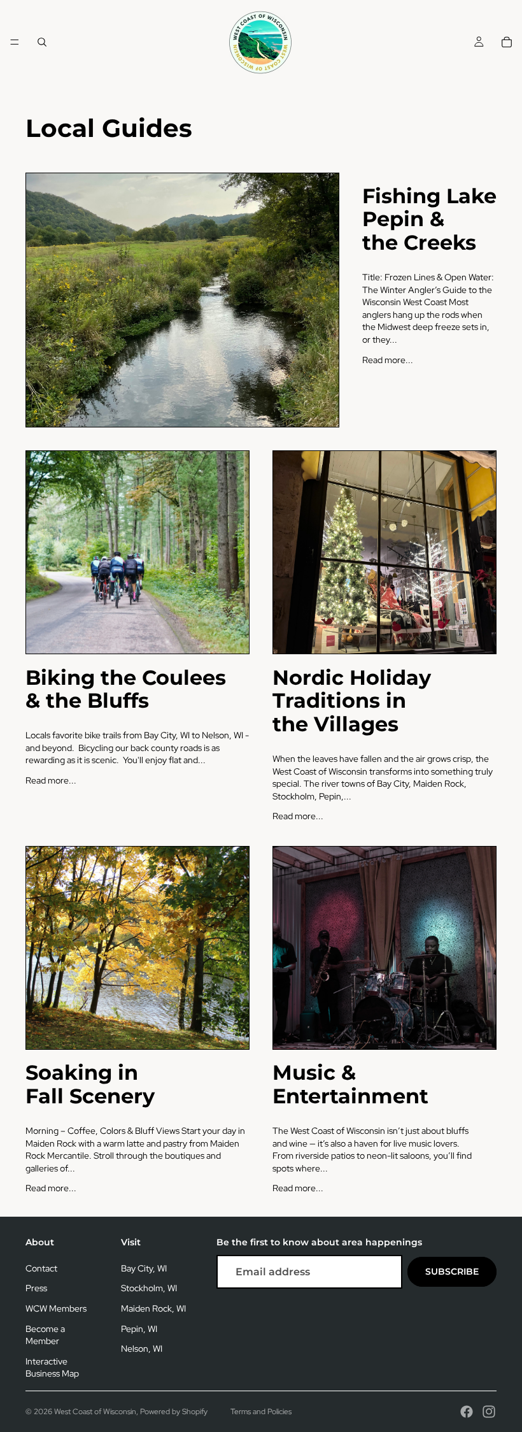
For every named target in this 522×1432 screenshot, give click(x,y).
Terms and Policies (261, 1412)
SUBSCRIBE (452, 1271)
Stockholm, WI (149, 1288)
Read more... (387, 360)
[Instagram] (489, 1411)
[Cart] (507, 42)
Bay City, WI (144, 1268)
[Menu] (14, 42)
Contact (41, 1268)
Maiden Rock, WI (153, 1308)
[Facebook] (466, 1411)
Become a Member (45, 1335)
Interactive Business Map (52, 1368)
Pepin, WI (139, 1329)
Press (36, 1288)
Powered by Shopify (174, 1412)
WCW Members (56, 1308)
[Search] (42, 42)
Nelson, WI (141, 1348)
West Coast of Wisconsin (95, 1412)
